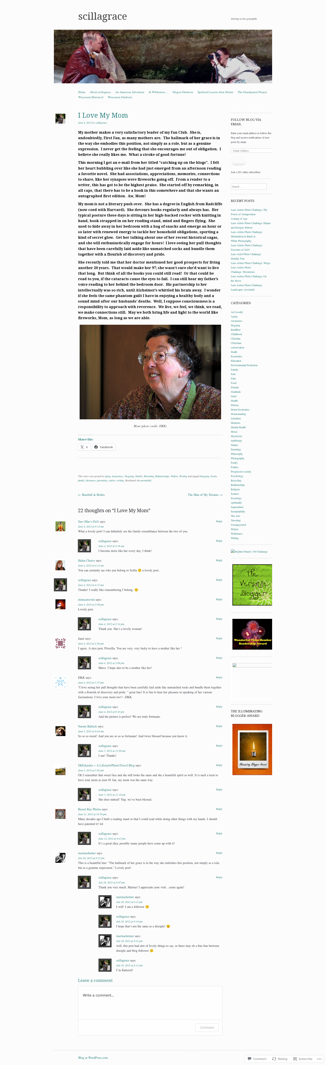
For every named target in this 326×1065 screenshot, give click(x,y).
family (81, 480)
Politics (235, 467)
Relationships (162, 476)
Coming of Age (239, 218)
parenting (102, 480)
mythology (236, 440)
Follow (238, 161)
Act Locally (237, 312)
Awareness (117, 476)
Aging (107, 476)
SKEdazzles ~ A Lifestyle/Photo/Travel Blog (106, 765)
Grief (233, 396)
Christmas (236, 343)
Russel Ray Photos (89, 809)
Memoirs (235, 422)
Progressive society (241, 471)
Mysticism (236, 436)
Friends (235, 387)
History (235, 405)
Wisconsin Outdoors (120, 97)
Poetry (234, 462)
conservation (237, 347)
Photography (237, 458)
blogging (129, 476)
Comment (207, 1027)
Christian (235, 338)
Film (233, 378)
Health (234, 400)
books (214, 476)
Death (234, 352)
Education (236, 360)
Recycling (236, 480)
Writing (183, 476)
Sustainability (238, 511)
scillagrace (102, 16)
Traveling (236, 520)
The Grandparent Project (252, 92)
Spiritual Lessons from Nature (215, 92)
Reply (219, 521)
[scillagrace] (163, 56)
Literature (236, 418)
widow (111, 480)
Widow (174, 476)
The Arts (235, 516)
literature (91, 480)
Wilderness (237, 533)
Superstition (237, 507)
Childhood (236, 334)
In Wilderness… (158, 92)
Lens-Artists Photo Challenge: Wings (250, 263)
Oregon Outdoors (183, 92)
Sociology (236, 498)
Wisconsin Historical (90, 97)
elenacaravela (86, 599)
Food (233, 383)
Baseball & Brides (91, 494)
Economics (236, 356)
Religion (235, 489)
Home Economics (240, 409)
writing (120, 480)
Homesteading (238, 414)
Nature (234, 445)
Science (235, 493)
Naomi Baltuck (87, 726)
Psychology (237, 476)
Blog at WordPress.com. (93, 1057)
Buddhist (235, 329)
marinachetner (87, 853)
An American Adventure (129, 92)
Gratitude (236, 391)
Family (138, 476)
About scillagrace (100, 92)
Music (234, 431)
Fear (233, 374)
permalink (146, 480)
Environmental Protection (244, 365)
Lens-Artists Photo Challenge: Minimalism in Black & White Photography (247, 236)
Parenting (149, 476)
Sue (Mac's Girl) (88, 521)
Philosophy (237, 453)
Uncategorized (238, 524)
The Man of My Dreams (205, 494)
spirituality (236, 502)
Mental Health (238, 427)
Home (81, 92)
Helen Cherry (86, 560)
